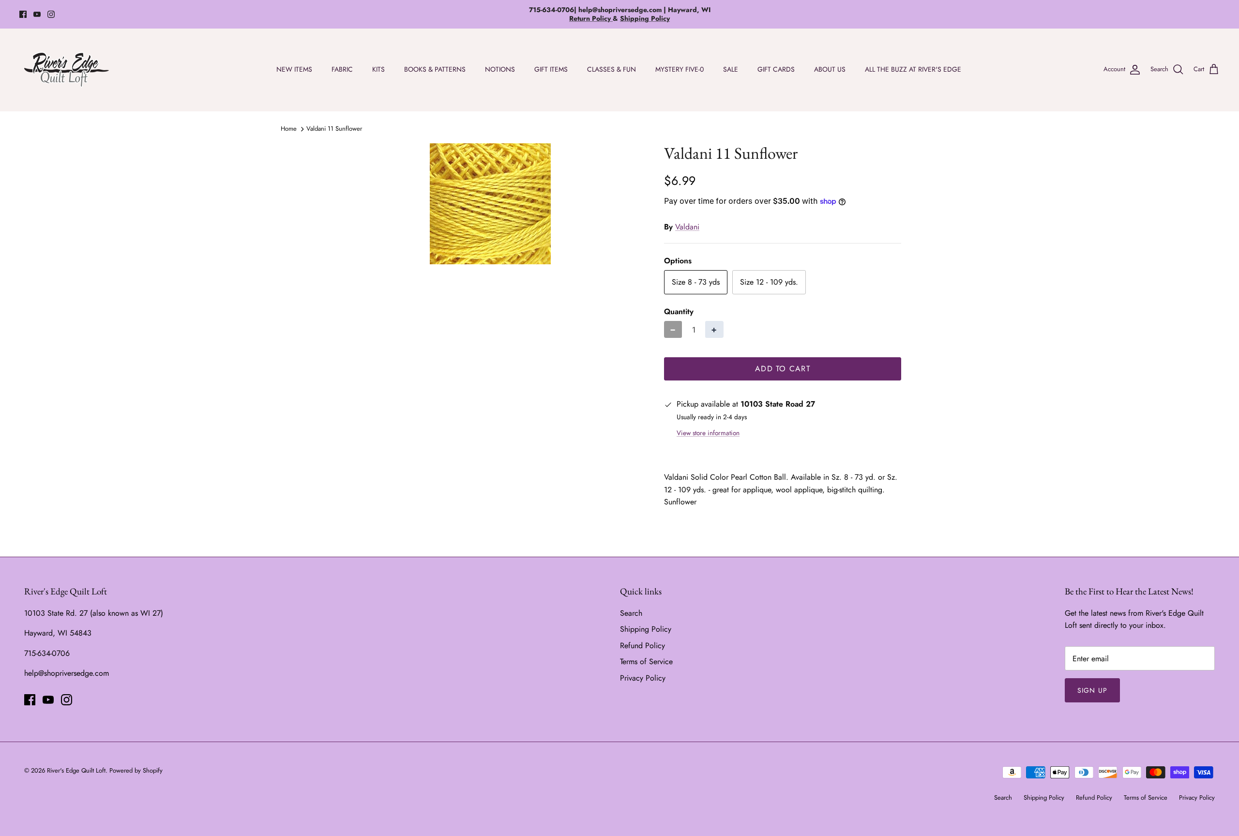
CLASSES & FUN (611, 69)
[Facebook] (23, 14)
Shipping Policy (645, 629)
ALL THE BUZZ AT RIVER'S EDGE (913, 69)
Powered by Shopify (136, 770)
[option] (490, 203)
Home (289, 128)
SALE (730, 69)
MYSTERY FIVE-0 (679, 69)
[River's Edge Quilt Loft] (66, 69)
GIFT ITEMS (551, 69)
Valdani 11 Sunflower (334, 128)
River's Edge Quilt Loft (76, 770)
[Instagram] (51, 14)
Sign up (1092, 690)
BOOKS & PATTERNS (435, 69)
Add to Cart (782, 368)
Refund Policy (642, 645)
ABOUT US (830, 69)
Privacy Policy (642, 678)
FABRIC (342, 69)
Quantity (679, 311)
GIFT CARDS (776, 69)
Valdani (687, 226)
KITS (378, 69)
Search (631, 613)
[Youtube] (37, 14)
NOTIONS (500, 69)
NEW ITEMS (294, 69)
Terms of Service (646, 661)
